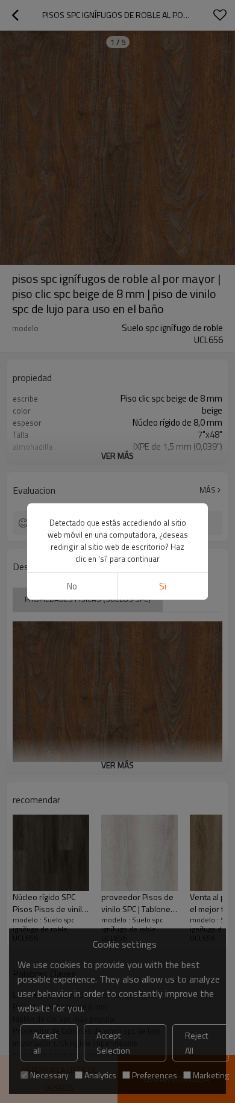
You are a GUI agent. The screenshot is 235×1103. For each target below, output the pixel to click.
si (162, 586)
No (72, 586)
